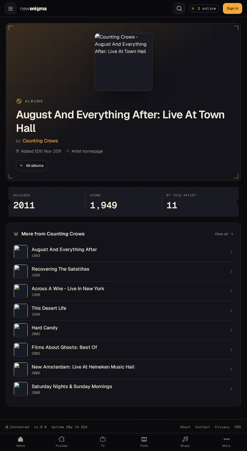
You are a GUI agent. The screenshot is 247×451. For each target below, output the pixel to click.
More (226, 446)
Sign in (232, 8)
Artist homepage (87, 151)
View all (221, 234)
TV (103, 446)
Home (20, 446)
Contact (202, 427)
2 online (207, 8)
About (185, 427)
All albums (34, 165)
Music (185, 446)
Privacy (222, 427)
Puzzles (62, 446)
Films (144, 446)
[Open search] (179, 8)
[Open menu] (10, 8)
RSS (238, 427)
